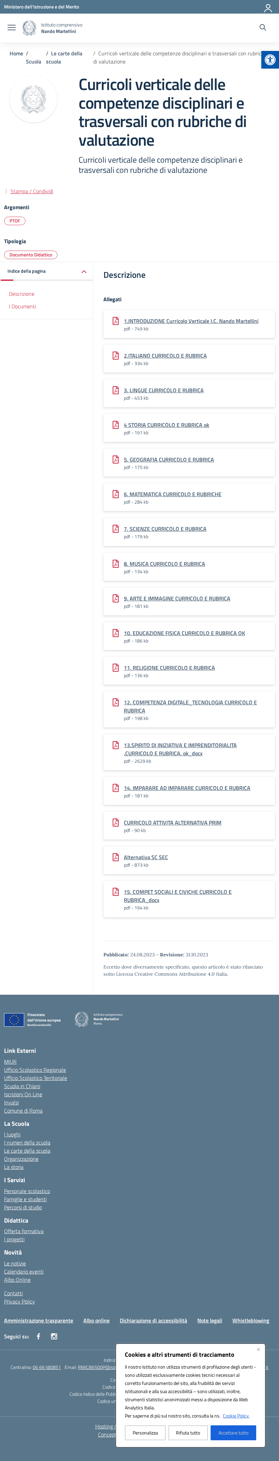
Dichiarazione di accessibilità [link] (153, 1320)
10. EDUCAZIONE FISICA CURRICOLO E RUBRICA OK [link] (184, 633)
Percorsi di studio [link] (23, 1207)
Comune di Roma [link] (23, 1110)
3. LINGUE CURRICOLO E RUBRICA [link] (164, 390)
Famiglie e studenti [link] (25, 1199)
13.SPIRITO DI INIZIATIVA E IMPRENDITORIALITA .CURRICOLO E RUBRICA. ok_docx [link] (180, 749)
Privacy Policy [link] (19, 1301)
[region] (190, 1395)
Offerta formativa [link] (24, 1231)
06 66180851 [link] (47, 1367)
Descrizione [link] (21, 294)
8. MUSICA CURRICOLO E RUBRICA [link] (164, 564)
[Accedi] (268, 7)
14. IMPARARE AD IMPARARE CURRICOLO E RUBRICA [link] (187, 788)
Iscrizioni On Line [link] (23, 1094)
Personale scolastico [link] (27, 1191)
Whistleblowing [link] (250, 1320)
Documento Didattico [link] (31, 254)
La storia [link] (13, 1167)
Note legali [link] (209, 1320)
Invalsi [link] (11, 1102)
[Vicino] (258, 1349)
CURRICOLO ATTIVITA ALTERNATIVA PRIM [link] (172, 822)
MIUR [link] (10, 1062)
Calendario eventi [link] (24, 1271)
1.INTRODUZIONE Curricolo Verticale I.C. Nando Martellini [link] (191, 321)
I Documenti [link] (22, 306)
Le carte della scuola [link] (27, 1151)
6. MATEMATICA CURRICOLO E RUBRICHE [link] (172, 494)
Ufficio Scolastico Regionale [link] (35, 1070)
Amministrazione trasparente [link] (38, 1320)
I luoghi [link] (12, 1134)
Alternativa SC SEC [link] (146, 857)
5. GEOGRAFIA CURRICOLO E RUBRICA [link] (169, 459)
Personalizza (145, 1432)
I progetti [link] (14, 1239)
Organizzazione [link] (21, 1159)
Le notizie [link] (15, 1263)
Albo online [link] (96, 1320)
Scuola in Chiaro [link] (22, 1086)
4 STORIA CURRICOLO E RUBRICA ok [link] (166, 425)
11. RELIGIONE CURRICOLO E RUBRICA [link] (169, 668)
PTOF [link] (15, 220)
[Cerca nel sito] (263, 28)
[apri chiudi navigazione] (11, 28)
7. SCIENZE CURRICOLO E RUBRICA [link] (165, 529)
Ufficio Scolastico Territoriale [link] (35, 1078)
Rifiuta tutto (188, 1432)
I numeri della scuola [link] (27, 1142)
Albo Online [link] (17, 1280)
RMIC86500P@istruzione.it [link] (105, 1367)
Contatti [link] (13, 1293)
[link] (270, 60)
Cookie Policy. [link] (236, 1415)
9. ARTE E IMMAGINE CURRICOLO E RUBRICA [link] (177, 598)
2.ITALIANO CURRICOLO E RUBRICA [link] (165, 355)
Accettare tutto (233, 1432)
